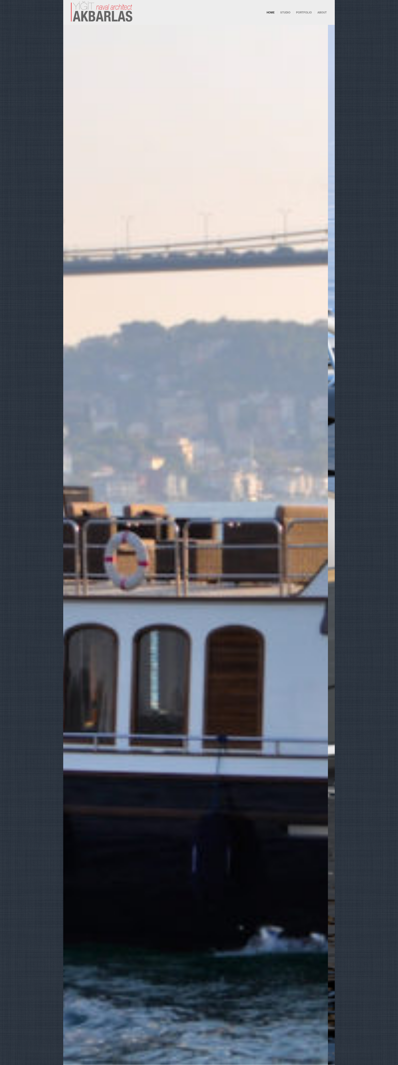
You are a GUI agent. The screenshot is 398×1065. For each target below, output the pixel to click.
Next (325, 545)
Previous (72, 545)
